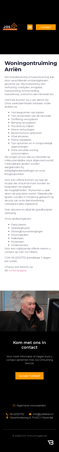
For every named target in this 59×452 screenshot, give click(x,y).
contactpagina (17, 270)
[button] (30, 27)
